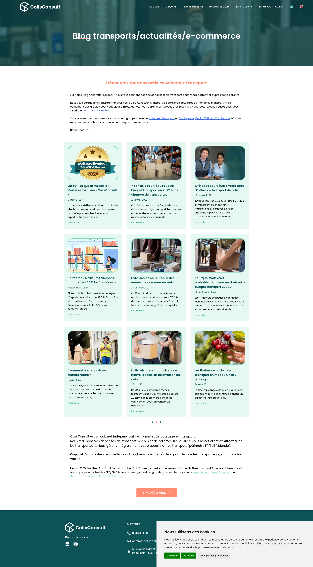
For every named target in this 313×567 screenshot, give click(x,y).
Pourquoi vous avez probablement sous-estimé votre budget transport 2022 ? (220, 282)
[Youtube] (76, 544)
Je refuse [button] (188, 555)
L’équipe (171, 6)
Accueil (154, 6)
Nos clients (244, 6)
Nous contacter (271, 6)
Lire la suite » (74, 222)
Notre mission (193, 6)
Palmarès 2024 (219, 6)
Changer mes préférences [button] (214, 555)
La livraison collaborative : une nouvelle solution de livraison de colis (155, 374)
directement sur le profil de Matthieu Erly (96, 476)
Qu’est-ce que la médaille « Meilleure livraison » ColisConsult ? (92, 190)
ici (211, 472)
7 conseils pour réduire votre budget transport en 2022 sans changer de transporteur (154, 190)
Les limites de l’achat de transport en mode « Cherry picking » (215, 374)
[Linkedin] (67, 544)
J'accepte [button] (172, 555)
